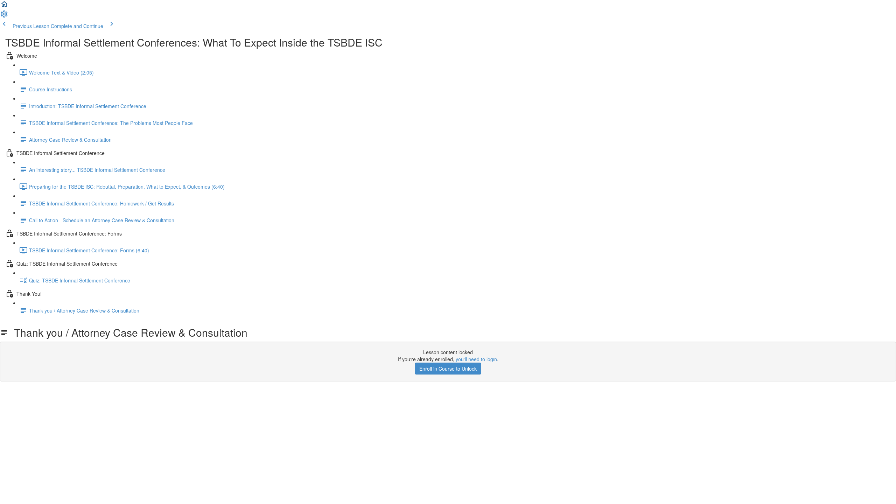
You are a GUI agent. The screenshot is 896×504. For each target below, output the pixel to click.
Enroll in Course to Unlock (448, 368)
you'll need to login (476, 359)
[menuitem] (4, 16)
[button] (4, 6)
